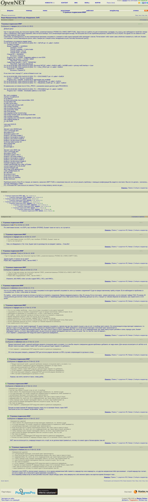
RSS (146, 216)
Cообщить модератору (141, 188)
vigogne (14, 26)
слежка (136, 10)
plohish (25, 199)
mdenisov (26, 202)
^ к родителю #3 (122, 281)
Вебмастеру (143, 500)
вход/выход (114, 10)
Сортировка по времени (138, 216)
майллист (90, 10)
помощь (29, 10)
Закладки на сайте (7, 498)
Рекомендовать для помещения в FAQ (113, 480)
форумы (10, 10)
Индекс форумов (127, 480)
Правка (130, 188)
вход (129, 0)
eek (24, 196)
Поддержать (133, 500)
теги (113, 3)
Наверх (130, 230)
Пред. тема (138, 480)
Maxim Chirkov (142, 498)
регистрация (134, 0)
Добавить (125, 500)
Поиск (109, 3)
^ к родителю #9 (122, 443)
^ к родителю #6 (122, 355)
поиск (45, 10)
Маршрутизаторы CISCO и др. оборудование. (21, 17)
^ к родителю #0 (122, 230)
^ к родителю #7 (122, 379)
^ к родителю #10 (122, 477)
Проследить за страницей (10, 500)
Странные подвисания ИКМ (13, 196)
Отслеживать (144, 19)
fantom (33, 208)
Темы (133, 480)
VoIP (37, 17)
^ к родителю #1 (122, 246)
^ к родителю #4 (122, 335)
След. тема (145, 480)
